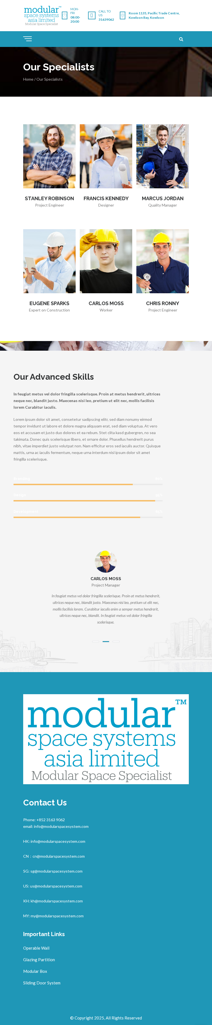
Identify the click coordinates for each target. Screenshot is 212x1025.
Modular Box (35, 971)
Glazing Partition (39, 959)
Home (28, 79)
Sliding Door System (41, 982)
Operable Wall (36, 947)
